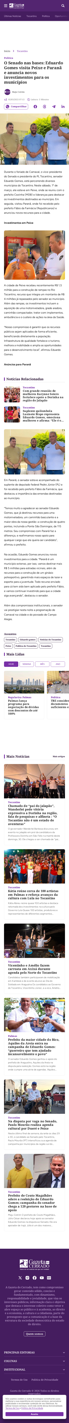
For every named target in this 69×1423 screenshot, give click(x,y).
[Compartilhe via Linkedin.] (63, 107)
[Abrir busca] (63, 6)
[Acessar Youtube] (42, 1278)
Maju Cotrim (18, 91)
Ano (58, 664)
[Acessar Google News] (49, 1278)
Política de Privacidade (44, 1379)
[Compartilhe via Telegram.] (54, 107)
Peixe (8, 646)
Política (46, 16)
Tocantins (31, 16)
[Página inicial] (34, 1264)
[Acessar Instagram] (27, 1278)
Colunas (10, 1361)
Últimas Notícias (12, 16)
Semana (26, 664)
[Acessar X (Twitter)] (20, 1278)
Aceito (34, 1414)
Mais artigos (59, 756)
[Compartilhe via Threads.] (45, 107)
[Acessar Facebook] (34, 1278)
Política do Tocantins (26, 646)
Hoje (11, 664)
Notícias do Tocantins (50, 639)
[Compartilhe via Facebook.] (35, 107)
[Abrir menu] (5, 5)
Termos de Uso (19, 1379)
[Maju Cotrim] (7, 92)
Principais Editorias (19, 1352)
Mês (42, 664)
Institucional (14, 1369)
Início (7, 51)
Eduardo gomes (28, 639)
